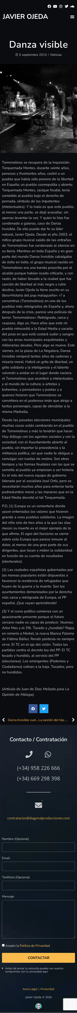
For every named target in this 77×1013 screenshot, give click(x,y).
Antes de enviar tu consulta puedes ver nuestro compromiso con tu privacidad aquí (34, 970)
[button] (72, 16)
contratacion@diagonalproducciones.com (38, 818)
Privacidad (47, 989)
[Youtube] (55, 6)
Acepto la (27, 946)
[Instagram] (61, 6)
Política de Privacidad (35, 946)
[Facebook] (49, 6)
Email (6, 858)
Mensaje (8, 897)
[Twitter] (66, 6)
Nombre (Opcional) (15, 839)
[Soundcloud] (72, 6)
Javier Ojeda (25, 16)
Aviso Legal (30, 989)
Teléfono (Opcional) (16, 877)
